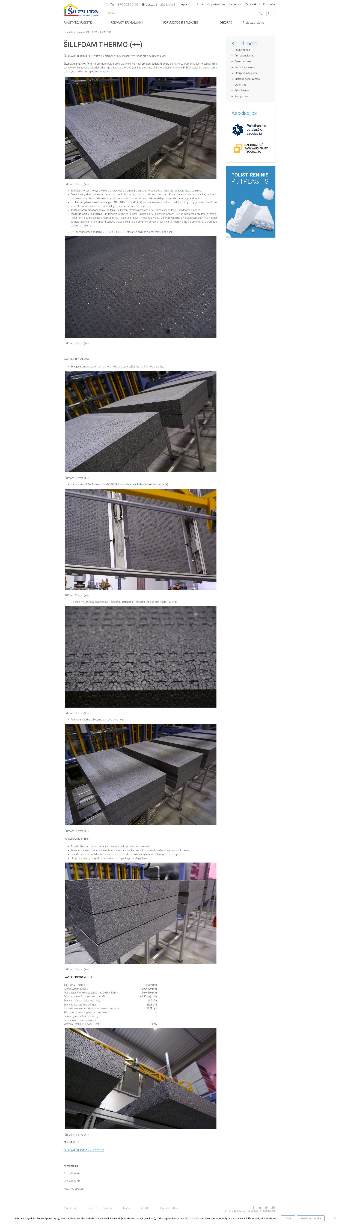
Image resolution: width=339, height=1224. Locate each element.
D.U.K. (89, 1208)
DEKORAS (226, 23)
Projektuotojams (253, 23)
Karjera (126, 1208)
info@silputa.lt (165, 4)
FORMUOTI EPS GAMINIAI (127, 23)
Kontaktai (269, 4)
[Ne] (334, 1218)
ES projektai (252, 4)
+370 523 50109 (127, 4)
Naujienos (234, 4)
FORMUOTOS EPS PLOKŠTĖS (180, 23)
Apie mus (187, 4)
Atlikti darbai (70, 1208)
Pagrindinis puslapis (74, 32)
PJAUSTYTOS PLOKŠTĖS (78, 23)
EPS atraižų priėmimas (211, 4)
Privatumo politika (169, 1208)
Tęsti (288, 1218)
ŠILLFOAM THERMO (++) (99, 32)
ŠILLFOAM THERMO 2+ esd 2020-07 (84, 1150)
